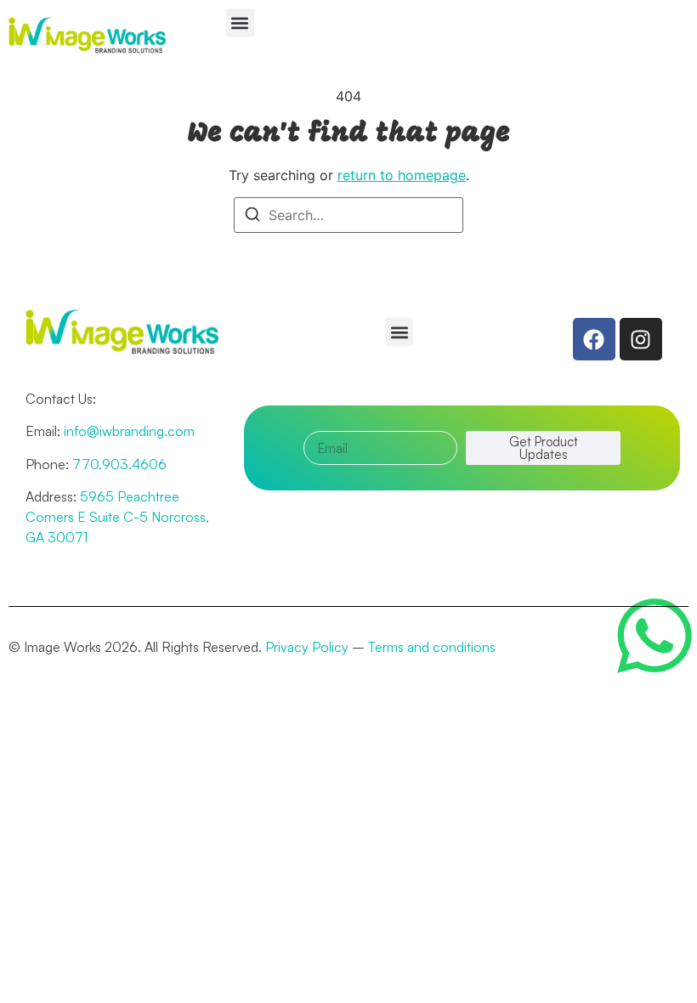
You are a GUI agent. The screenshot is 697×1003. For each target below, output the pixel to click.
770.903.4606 (119, 464)
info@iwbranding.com (129, 430)
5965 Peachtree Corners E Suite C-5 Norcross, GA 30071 (117, 517)
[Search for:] (348, 215)
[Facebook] (594, 339)
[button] (240, 22)
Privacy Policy (306, 646)
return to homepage (401, 175)
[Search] (252, 217)
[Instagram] (641, 339)
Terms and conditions (432, 646)
